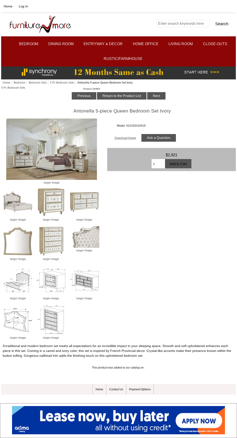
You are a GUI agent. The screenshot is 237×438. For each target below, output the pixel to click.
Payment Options (140, 389)
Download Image (125, 137)
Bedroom (19, 82)
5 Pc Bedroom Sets (62, 82)
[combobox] (183, 23)
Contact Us (116, 389)
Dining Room (61, 44)
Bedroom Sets (38, 82)
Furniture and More (116, 398)
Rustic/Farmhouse (123, 59)
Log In (23, 6)
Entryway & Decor (103, 44)
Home (8, 6)
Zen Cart (145, 398)
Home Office (146, 44)
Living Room (180, 44)
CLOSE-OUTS (215, 44)
